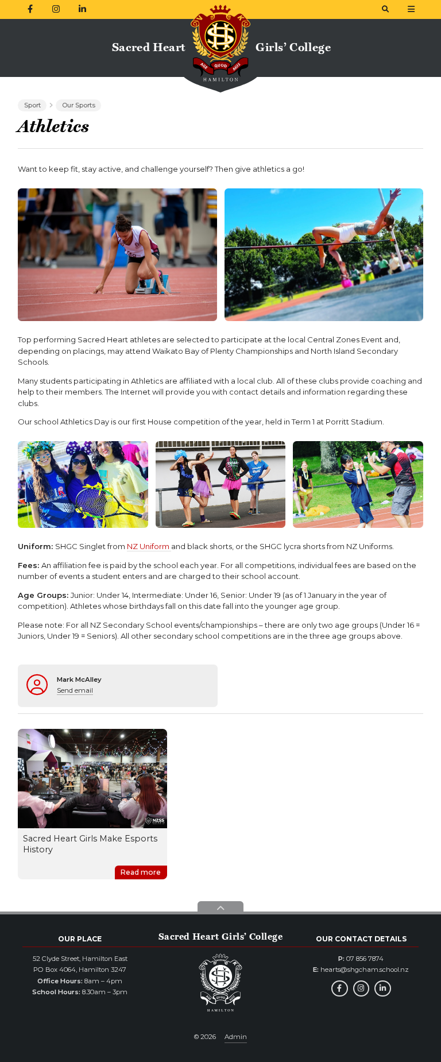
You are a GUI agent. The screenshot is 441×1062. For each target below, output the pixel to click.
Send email (75, 690)
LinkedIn (382, 988)
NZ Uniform (149, 546)
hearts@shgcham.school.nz (364, 970)
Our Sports (78, 105)
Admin (236, 1037)
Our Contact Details (361, 938)
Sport (32, 105)
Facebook (339, 988)
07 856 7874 (365, 959)
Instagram (361, 988)
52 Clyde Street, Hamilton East (80, 959)
